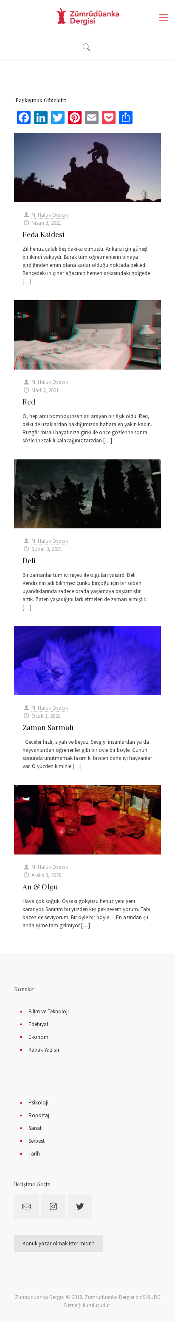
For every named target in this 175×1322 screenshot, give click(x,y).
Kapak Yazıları (44, 1049)
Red (29, 401)
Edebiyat (38, 1024)
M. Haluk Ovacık (49, 214)
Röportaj (38, 1115)
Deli (29, 560)
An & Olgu (40, 886)
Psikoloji (38, 1102)
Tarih (34, 1153)
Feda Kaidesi (44, 234)
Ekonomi (39, 1037)
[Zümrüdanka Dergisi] (87, 17)
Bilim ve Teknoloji (48, 1011)
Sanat (35, 1128)
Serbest (36, 1140)
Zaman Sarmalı (48, 727)
